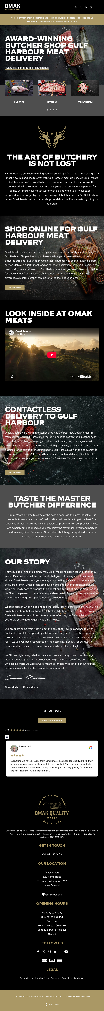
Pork (19, 102)
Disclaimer (79, 978)
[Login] (80, 7)
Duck (85, 102)
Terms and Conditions (61, 978)
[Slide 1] (47, 110)
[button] (98, 7)
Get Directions (53, 894)
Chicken (52, 102)
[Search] (75, 7)
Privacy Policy (26, 978)
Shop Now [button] (15, 288)
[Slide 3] (53, 110)
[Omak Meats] (13, 7)
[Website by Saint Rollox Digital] (52, 1004)
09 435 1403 (54, 854)
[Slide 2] (50, 110)
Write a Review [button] (53, 721)
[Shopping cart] (89, 7)
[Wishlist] (84, 7)
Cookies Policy (42, 978)
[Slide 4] (56, 110)
